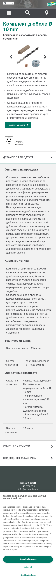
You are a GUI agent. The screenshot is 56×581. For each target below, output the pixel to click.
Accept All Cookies (28, 559)
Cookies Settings (28, 575)
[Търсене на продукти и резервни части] (27, 13)
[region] (28, 536)
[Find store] (46, 13)
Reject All (28, 567)
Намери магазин (17, 125)
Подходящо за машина (19, 458)
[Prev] (11, 56)
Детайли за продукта (18, 157)
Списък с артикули (16, 446)
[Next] (45, 56)
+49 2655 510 (28, 486)
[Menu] (9, 13)
